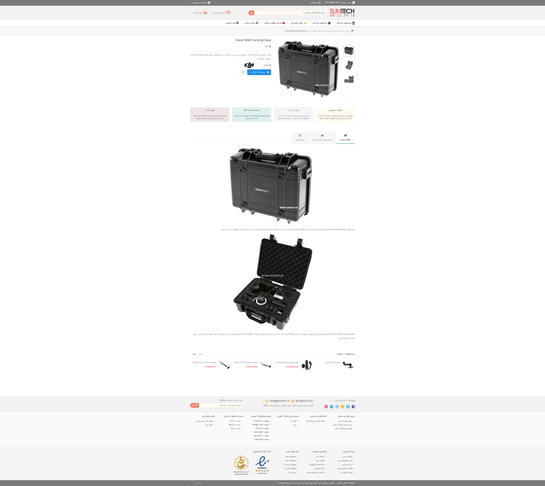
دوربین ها (346, 31)
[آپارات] (326, 406)
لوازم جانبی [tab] (300, 139)
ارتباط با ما (320, 456)
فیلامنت (294, 421)
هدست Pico (236, 428)
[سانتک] (342, 13)
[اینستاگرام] (337, 406)
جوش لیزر (209, 424)
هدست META (235, 424)
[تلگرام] (331, 406)
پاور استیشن (230, 23)
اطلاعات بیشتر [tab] (345, 139)
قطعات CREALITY (261, 421)
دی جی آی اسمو (333, 31)
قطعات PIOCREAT (261, 435)
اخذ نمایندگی (320, 468)
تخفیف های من (347, 472)
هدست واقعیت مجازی (272, 23)
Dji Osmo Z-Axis (332, 362)
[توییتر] (347, 406)
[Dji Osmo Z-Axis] (348, 365)
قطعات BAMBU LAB (260, 424)
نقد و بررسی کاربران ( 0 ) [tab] (322, 139)
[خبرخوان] (342, 406)
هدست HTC (235, 421)
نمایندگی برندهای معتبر (316, 472)
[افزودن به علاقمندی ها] (243, 72)
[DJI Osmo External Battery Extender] (307, 365)
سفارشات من (348, 456)
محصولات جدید (291, 460)
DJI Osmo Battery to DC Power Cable (245, 362)
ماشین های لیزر (297, 23)
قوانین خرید (320, 460)
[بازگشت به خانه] (352, 31)
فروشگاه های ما (291, 468)
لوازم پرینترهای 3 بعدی (344, 428)
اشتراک (194, 405)
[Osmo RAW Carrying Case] (349, 51)
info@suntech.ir (280, 401)
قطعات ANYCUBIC (261, 432)
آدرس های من (347, 464)
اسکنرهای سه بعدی (320, 23)
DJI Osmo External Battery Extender (286, 362)
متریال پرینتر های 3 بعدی (343, 424)
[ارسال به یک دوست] (267, 45)
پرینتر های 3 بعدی (345, 421)
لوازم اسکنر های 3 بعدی (315, 421)
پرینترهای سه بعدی (344, 23)
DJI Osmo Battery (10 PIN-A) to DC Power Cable (204, 362)
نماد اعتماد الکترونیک (317, 464)
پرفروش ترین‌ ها (290, 464)
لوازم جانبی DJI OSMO (317, 31)
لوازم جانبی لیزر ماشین (204, 421)
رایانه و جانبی (250, 23)
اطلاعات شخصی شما (345, 468)
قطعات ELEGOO (262, 428)
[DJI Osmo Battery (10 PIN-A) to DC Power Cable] (224, 365)
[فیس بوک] (353, 406)
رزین (295, 424)
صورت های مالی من (345, 460)
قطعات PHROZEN (261, 439)
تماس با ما (293, 472)
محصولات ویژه (291, 456)
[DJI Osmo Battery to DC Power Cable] (265, 365)
